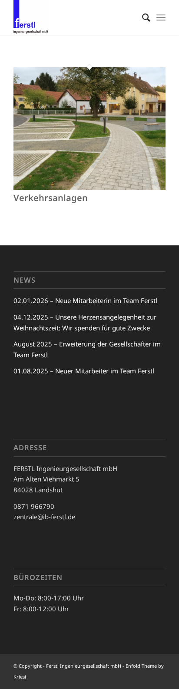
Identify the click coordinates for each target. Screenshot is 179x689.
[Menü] (161, 17)
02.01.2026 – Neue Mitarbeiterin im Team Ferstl (85, 300)
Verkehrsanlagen (50, 198)
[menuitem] (141, 17)
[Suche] (141, 17)
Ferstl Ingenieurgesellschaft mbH (83, 666)
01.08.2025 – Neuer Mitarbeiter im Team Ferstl (83, 370)
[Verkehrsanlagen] (89, 187)
